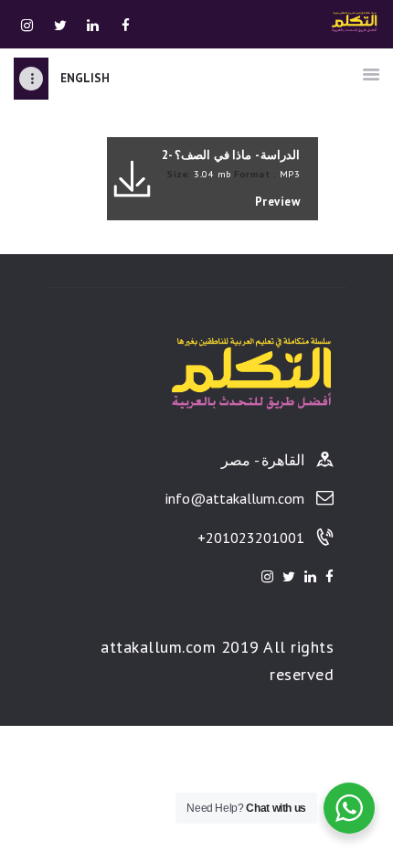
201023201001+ (250, 537)
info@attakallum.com (234, 498)
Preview (278, 201)
